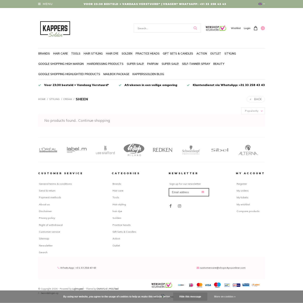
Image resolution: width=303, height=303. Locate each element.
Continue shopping (94, 120)
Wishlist (236, 28)
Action (201, 53)
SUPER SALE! (135, 63)
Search (43, 252)
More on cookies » (225, 296)
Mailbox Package (116, 74)
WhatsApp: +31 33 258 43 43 (78, 267)
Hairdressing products (105, 63)
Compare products (248, 211)
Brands (44, 53)
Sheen (82, 99)
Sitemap (44, 238)
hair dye (112, 53)
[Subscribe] (202, 192)
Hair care (60, 53)
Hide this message (190, 296)
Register (242, 183)
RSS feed (114, 288)
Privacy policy (47, 217)
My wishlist (243, 204)
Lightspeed (77, 288)
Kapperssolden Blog (148, 74)
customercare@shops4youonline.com (222, 267)
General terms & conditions (55, 183)
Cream (67, 99)
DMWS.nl (102, 288)
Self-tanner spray (196, 63)
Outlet (215, 53)
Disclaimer (45, 211)
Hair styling (93, 53)
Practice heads (148, 53)
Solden (127, 53)
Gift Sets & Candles (178, 53)
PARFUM (152, 63)
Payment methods (50, 197)
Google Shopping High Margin (61, 63)
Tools (75, 53)
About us (44, 204)
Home (42, 99)
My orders (243, 190)
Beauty (218, 63)
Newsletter (46, 245)
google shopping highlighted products (69, 74)
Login (247, 28)
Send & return (47, 190)
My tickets (242, 197)
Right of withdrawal (51, 224)
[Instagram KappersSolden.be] (179, 206)
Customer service (49, 231)
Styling (230, 53)
